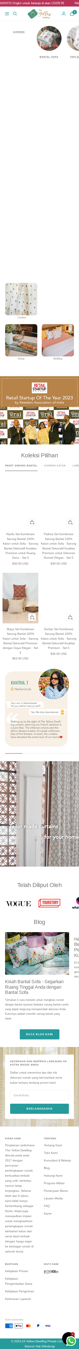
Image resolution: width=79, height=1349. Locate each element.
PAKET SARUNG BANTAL (21, 465)
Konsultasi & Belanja (57, 1160)
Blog (47, 1168)
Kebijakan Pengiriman (19, 1291)
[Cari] (15, 14)
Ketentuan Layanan (18, 1299)
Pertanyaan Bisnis (56, 1190)
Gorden (19, 32)
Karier (48, 1213)
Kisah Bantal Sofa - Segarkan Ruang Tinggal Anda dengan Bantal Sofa (34, 987)
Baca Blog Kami (39, 1034)
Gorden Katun (55, 465)
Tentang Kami (53, 1145)
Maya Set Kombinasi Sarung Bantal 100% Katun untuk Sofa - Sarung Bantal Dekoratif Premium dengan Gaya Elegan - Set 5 (20, 640)
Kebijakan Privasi (16, 1271)
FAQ (47, 1206)
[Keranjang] (72, 14)
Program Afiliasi (54, 1183)
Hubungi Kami (53, 1175)
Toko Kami (51, 1152)
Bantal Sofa (49, 57)
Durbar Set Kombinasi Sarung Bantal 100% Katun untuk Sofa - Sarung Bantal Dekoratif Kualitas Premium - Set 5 (58, 638)
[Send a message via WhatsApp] (71, 1341)
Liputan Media (53, 1198)
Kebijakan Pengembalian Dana (18, 1281)
